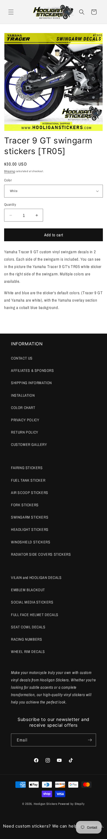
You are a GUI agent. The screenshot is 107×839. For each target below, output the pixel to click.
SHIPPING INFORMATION (31, 382)
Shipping (9, 171)
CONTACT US (22, 358)
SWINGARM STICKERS (29, 517)
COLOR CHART (23, 407)
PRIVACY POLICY (25, 419)
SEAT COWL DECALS (28, 627)
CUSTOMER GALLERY (29, 444)
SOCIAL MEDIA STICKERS (32, 602)
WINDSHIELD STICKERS (30, 542)
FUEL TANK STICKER (28, 480)
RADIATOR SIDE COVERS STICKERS (41, 554)
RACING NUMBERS (26, 639)
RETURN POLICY (24, 432)
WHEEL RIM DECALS (28, 651)
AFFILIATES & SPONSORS (32, 370)
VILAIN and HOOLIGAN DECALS (36, 577)
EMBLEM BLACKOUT (28, 589)
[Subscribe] (90, 740)
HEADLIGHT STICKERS (30, 529)
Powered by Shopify (71, 804)
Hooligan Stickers (46, 804)
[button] (11, 12)
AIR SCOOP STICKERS (29, 492)
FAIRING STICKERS (27, 467)
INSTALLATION (23, 395)
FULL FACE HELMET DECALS (34, 614)
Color (8, 180)
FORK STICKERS (25, 504)
